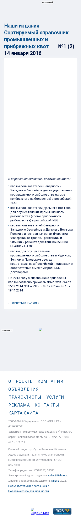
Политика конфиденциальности (28, 491)
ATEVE (55, 480)
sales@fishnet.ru (58, 475)
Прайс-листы (24, 397)
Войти (72, 22)
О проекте (20, 381)
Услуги (55, 397)
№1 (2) (13, 137)
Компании (50, 381)
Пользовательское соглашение (28, 485)
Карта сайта (23, 413)
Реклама (19, 405)
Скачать (24, 165)
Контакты (47, 405)
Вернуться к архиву (25, 303)
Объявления (23, 389)
